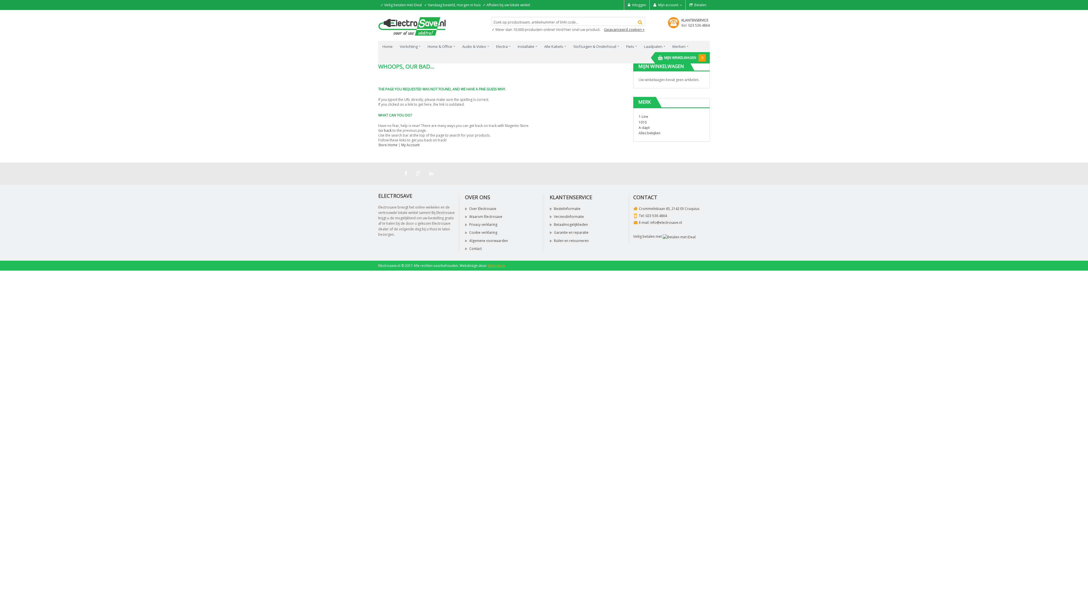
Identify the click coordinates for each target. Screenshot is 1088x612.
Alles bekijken (649, 133)
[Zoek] (640, 22)
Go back (385, 130)
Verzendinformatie (569, 216)
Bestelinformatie (567, 208)
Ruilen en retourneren (571, 240)
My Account (410, 145)
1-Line (643, 116)
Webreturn (496, 265)
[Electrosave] (412, 26)
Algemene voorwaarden (488, 240)
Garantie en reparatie (571, 232)
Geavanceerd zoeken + (624, 29)
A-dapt (644, 127)
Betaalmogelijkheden (571, 224)
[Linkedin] (431, 173)
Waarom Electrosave (485, 216)
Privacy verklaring (483, 224)
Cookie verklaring (483, 232)
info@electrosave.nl (666, 222)
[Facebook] (406, 173)
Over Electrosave (482, 208)
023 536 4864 (699, 25)
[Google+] (418, 173)
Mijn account (668, 5)
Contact (475, 248)
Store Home (388, 145)
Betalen (700, 5)
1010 (643, 122)
